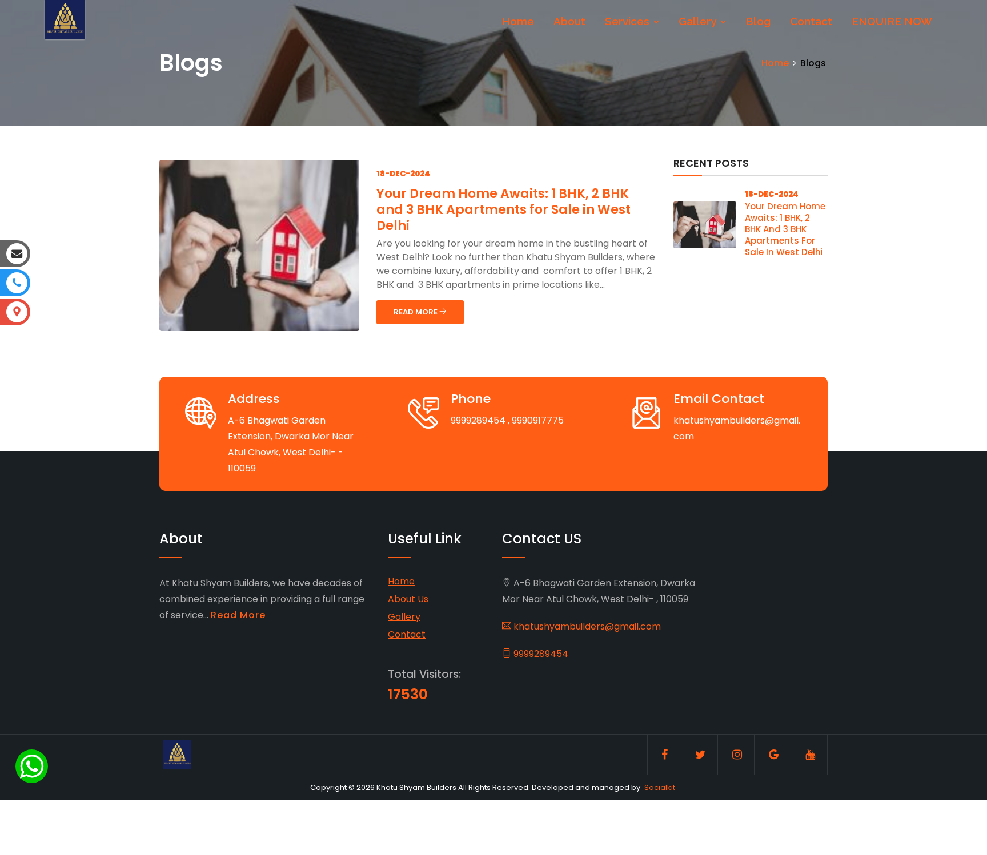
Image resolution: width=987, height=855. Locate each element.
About (569, 21)
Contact (811, 21)
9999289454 (539, 653)
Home (517, 21)
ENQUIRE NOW (892, 21)
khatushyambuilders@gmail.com (586, 626)
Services (628, 21)
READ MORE (416, 311)
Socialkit (659, 787)
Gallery (699, 21)
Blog (758, 21)
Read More (238, 615)
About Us (408, 599)
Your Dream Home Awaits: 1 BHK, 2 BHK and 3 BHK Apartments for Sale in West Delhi (503, 210)
